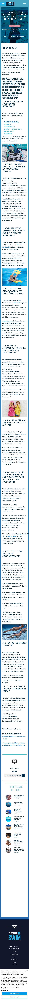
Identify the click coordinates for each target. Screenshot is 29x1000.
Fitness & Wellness (14, 34)
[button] (14, 990)
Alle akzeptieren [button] (14, 993)
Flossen (19, 245)
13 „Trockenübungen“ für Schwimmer (19, 796)
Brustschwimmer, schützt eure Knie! (18, 803)
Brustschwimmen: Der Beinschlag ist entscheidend (19, 818)
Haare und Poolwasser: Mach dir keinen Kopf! (19, 842)
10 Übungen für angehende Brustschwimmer (18, 811)
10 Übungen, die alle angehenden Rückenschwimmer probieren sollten (19, 826)
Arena (14, 29)
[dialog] (14, 984)
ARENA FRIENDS (19, 394)
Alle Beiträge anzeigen (13, 775)
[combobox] (25, 970)
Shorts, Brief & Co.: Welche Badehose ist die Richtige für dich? (19, 849)
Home (24, 3)
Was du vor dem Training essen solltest (17, 834)
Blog (8, 34)
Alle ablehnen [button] (14, 997)
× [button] (27, 970)
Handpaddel (6, 247)
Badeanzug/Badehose (11, 122)
